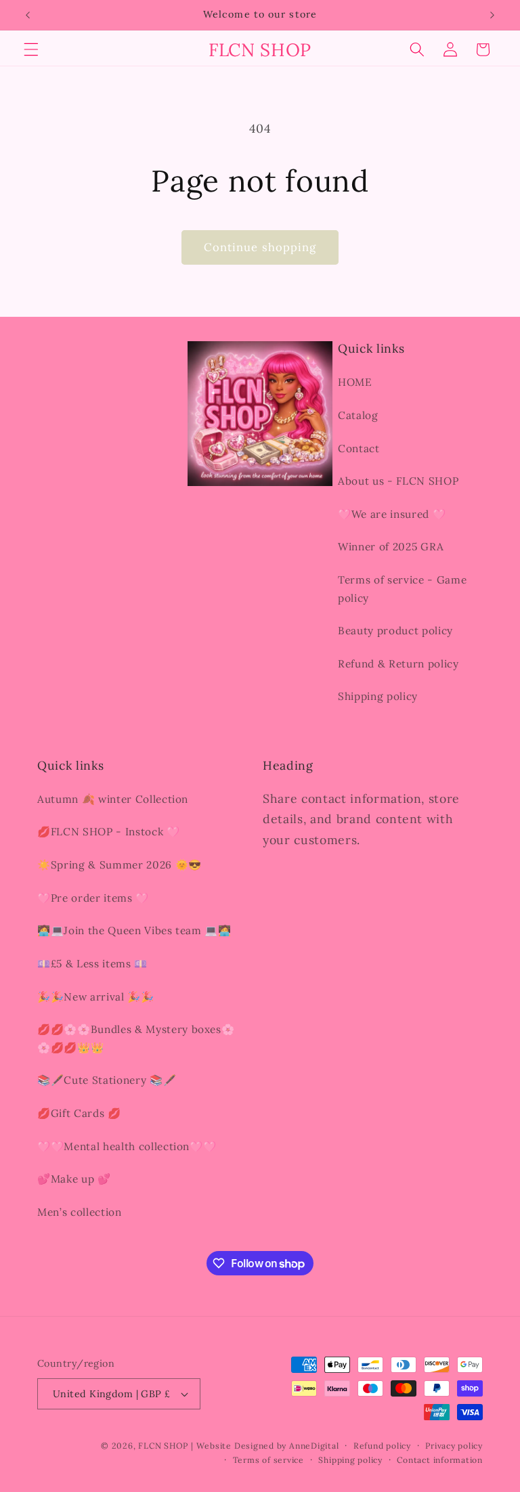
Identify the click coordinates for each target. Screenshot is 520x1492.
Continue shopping (260, 247)
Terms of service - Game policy (402, 589)
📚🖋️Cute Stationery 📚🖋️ (106, 1080)
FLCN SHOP (163, 1446)
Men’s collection (79, 1212)
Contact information (440, 1460)
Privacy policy (454, 1446)
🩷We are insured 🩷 (392, 514)
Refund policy (382, 1446)
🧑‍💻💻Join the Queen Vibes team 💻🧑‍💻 (134, 930)
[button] (31, 49)
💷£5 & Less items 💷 (92, 963)
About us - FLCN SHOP (398, 481)
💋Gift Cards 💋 (79, 1113)
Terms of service (268, 1460)
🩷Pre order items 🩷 (93, 898)
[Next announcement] (492, 15)
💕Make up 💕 (74, 1178)
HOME (355, 382)
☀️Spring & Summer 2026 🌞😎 (119, 864)
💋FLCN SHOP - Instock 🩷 (108, 831)
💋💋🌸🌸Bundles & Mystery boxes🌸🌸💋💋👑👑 (135, 1038)
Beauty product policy (395, 630)
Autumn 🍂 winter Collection (112, 799)
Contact (359, 448)
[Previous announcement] (28, 15)
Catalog (358, 415)
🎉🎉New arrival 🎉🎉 (95, 996)
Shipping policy (378, 696)
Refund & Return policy (398, 663)
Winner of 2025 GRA (391, 546)
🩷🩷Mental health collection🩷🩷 (126, 1146)
